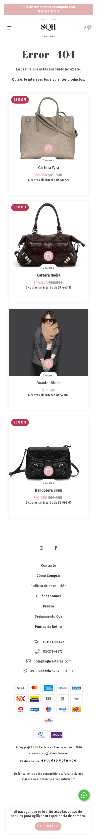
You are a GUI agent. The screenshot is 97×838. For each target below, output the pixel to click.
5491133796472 (52, 642)
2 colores (48, 160)
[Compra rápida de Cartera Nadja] (48, 256)
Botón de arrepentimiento (57, 779)
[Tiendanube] (49, 754)
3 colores (48, 375)
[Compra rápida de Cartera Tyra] (48, 148)
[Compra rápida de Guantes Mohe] (48, 363)
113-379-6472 (52, 652)
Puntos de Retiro (48, 627)
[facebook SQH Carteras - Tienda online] (55, 548)
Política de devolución (48, 586)
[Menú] (10, 28)
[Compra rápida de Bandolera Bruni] (48, 471)
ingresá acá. (30, 779)
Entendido (48, 826)
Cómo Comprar (48, 576)
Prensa (48, 606)
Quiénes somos (48, 596)
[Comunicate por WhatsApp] (84, 795)
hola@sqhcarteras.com (52, 661)
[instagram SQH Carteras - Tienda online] (41, 548)
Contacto (48, 565)
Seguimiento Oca (48, 616)
